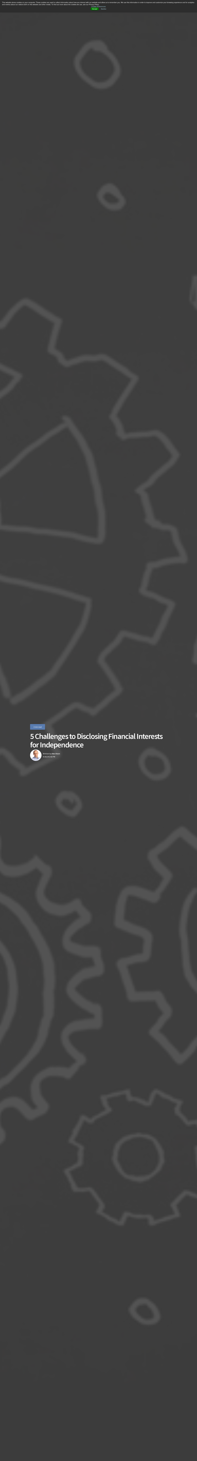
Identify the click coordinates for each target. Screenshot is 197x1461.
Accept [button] (94, 9)
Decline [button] (103, 9)
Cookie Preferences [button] (98, 6)
